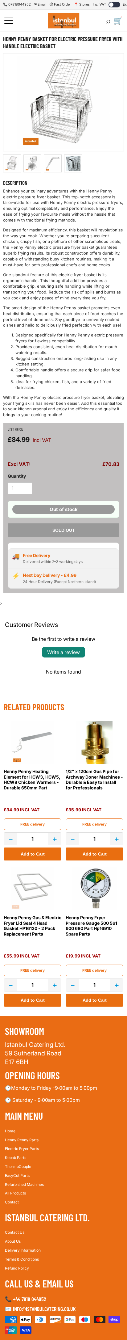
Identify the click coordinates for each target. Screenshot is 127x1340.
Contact (12, 1202)
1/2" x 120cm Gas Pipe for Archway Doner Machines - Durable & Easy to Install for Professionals (94, 779)
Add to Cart (33, 854)
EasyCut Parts (17, 1175)
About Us (13, 1241)
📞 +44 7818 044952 (25, 1299)
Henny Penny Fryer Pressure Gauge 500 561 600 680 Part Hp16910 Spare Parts (91, 925)
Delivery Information (23, 1250)
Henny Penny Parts (22, 1140)
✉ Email (40, 4)
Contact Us (14, 1232)
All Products (15, 1193)
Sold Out (63, 530)
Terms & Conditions (22, 1259)
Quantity (17, 476)
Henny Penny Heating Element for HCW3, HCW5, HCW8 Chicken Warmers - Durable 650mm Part (32, 779)
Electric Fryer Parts (22, 1149)
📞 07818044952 (17, 4)
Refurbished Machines (24, 1184)
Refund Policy (17, 1268)
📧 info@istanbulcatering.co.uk (40, 1308)
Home (10, 1131)
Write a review (63, 652)
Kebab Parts (15, 1158)
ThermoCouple (18, 1166)
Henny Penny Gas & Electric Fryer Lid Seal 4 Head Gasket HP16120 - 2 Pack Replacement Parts (32, 925)
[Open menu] (8, 21)
